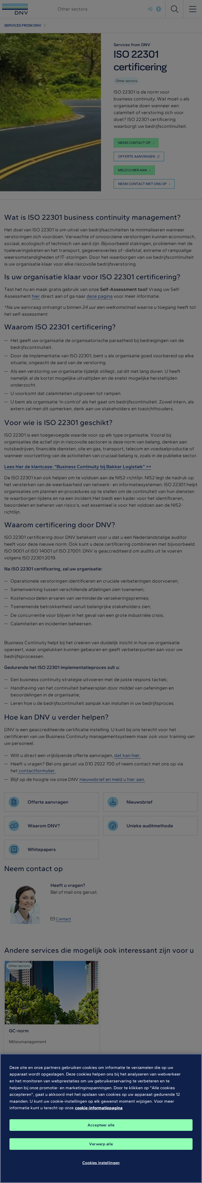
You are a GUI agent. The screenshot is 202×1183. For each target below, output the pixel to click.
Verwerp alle (101, 1144)
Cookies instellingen (101, 1162)
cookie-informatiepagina (99, 1107)
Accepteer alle (101, 1125)
